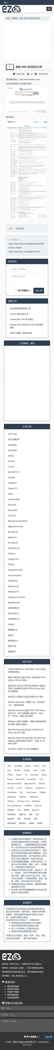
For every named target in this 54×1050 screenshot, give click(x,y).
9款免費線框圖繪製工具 (20, 308)
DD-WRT (17, 770)
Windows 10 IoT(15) (16, 597)
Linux (41, 779)
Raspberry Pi (40, 788)
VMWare (42, 792)
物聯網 (26, 810)
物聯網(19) (12, 629)
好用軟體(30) (13, 607)
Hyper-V (19, 774)
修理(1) (11, 635)
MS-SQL (42, 783)
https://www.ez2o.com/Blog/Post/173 (24, 251)
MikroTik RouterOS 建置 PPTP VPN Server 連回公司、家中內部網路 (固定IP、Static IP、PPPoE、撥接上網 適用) (26, 713)
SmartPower (12, 792)
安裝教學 (10, 810)
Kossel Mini (31, 779)
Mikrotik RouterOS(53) (17, 521)
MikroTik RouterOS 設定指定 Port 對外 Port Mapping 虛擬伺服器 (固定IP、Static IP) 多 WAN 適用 (26, 740)
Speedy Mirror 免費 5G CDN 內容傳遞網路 (26, 326)
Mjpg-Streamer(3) (15, 526)
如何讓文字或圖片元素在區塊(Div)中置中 (26, 696)
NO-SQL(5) (13, 542)
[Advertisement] (27, 41)
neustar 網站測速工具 (19, 313)
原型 (37, 814)
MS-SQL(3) (13, 531)
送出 (47, 1036)
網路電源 (22, 823)
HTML (43, 770)
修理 (30, 814)
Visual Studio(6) (14, 575)
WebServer (34, 796)
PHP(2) (11, 564)
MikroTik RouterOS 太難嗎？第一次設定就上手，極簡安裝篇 (26, 703)
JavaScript (34, 774)
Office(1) (11, 553)
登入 (6, 2)
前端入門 (35, 810)
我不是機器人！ (24, 290)
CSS (9, 770)
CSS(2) (11, 461)
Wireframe (36, 801)
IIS (26, 774)
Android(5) (12, 444)
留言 (38, 290)
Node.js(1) (12, 537)
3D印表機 (18, 766)
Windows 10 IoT (23, 801)
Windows (10, 801)
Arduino (36, 766)
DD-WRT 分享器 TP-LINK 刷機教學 (23, 748)
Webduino (23, 796)
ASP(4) (11, 455)
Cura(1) (11, 466)
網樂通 (31, 823)
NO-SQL (10, 788)
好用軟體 (28, 805)
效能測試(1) (13, 640)
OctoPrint (29, 788)
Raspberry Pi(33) (15, 569)
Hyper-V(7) (12, 488)
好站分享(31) (13, 613)
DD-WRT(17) (13, 472)
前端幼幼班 (11, 814)
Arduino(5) (12, 450)
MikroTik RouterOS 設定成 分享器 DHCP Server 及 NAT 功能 (26, 731)
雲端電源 (27, 818)
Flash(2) (11, 477)
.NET (9, 766)
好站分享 (21, 73)
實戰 (35, 818)
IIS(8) (10, 493)
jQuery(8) (12, 504)
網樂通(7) (12, 651)
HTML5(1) (12, 482)
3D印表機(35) (14, 439)
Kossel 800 (20, 779)
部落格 (15, 18)
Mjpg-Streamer (30, 783)
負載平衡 (22, 814)
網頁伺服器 (11, 823)
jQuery (44, 774)
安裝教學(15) (13, 618)
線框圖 (39, 823)
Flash (35, 770)
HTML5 (10, 774)
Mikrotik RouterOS (14, 783)
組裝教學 (10, 818)
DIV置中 (27, 770)
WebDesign (11, 796)
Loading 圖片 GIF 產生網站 (21, 319)
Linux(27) (12, 515)
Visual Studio (31, 792)
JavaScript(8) (14, 499)
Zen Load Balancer (14, 805)
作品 (19, 810)
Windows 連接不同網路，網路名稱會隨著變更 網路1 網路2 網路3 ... (27, 722)
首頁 (8, 18)
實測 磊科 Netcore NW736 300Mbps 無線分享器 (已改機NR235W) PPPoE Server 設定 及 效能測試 (27, 688)
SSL (21, 792)
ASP (44, 766)
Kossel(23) (12, 510)
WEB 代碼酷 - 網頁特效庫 (21, 332)
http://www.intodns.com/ (30, 79)
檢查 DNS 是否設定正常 (29, 18)
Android (28, 766)
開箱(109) (12, 646)
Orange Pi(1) (13, 559)
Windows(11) (13, 591)
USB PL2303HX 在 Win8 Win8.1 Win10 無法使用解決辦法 (27, 670)
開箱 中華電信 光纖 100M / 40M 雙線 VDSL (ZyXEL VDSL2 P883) (27, 678)
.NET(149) (12, 434)
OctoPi (19, 788)
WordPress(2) (14, 602)
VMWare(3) (13, 580)
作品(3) (11, 624)
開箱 (19, 818)
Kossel (10, 779)
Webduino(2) (13, 586)
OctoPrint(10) (14, 548)
